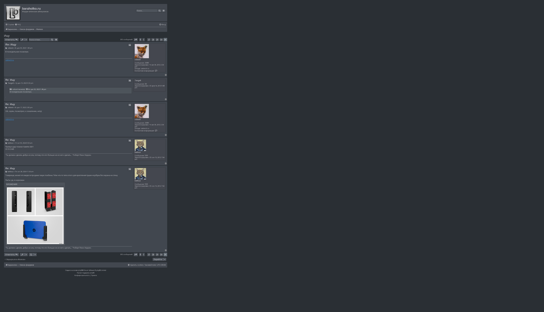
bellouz (138, 152)
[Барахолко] (13, 13)
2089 (147, 63)
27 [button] (149, 39)
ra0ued (138, 59)
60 (146, 84)
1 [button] (143, 39)
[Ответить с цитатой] (130, 45)
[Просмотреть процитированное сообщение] (27, 89)
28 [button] (153, 39)
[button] (136, 39)
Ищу (7, 35)
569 (146, 155)
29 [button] (157, 39)
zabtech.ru (9, 60)
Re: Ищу (10, 44)
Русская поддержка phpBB (85, 273)
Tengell (138, 80)
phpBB (80, 270)
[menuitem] (18, 25)
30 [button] (161, 39)
